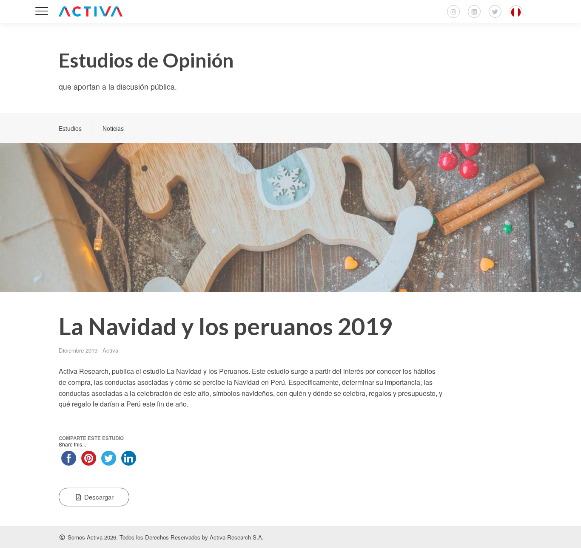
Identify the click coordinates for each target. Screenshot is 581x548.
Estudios (70, 128)
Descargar (98, 496)
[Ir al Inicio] (90, 11)
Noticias (113, 128)
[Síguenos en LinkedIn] (474, 11)
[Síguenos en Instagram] (453, 11)
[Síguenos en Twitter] (495, 11)
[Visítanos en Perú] (516, 11)
